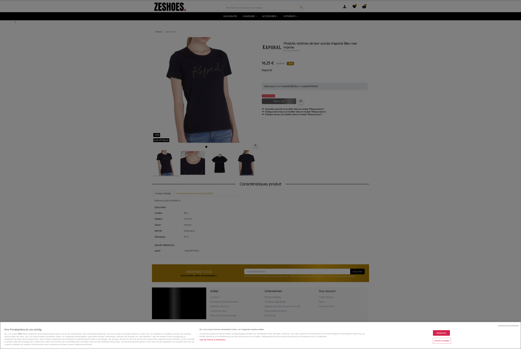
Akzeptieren (441, 333)
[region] (260, 335)
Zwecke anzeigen (442, 341)
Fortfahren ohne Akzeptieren (508, 325)
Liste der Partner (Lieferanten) (212, 340)
